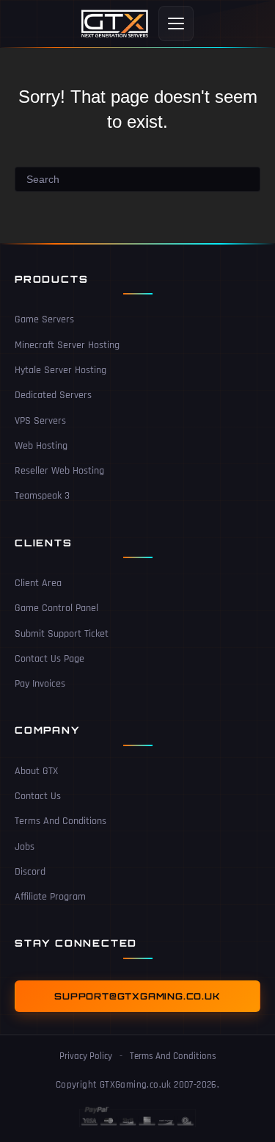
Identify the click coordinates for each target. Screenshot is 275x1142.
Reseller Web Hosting (59, 470)
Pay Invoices (40, 683)
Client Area (38, 583)
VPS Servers (40, 420)
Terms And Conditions (60, 821)
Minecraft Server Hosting (67, 345)
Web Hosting (41, 445)
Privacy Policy (85, 1056)
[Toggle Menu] (176, 23)
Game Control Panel (56, 608)
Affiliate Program (50, 896)
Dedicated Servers (53, 395)
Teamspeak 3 (42, 495)
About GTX (36, 771)
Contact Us (38, 796)
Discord (30, 871)
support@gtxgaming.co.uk (137, 996)
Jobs (24, 846)
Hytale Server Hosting (60, 370)
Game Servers (44, 319)
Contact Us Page (49, 658)
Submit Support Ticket (62, 633)
